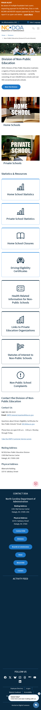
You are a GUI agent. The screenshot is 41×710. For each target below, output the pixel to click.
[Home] (13, 27)
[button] (32, 28)
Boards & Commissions (20, 547)
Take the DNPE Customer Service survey (16, 439)
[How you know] (18, 22)
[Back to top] (35, 484)
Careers (20, 571)
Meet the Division (11, 87)
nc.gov (28, 688)
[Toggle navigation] (38, 28)
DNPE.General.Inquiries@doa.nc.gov (20, 415)
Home (3, 35)
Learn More (28, 14)
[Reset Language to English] (28, 22)
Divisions (10, 35)
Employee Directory (17, 688)
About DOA (20, 563)
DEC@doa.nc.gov (28, 424)
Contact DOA (20, 531)
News (20, 555)
